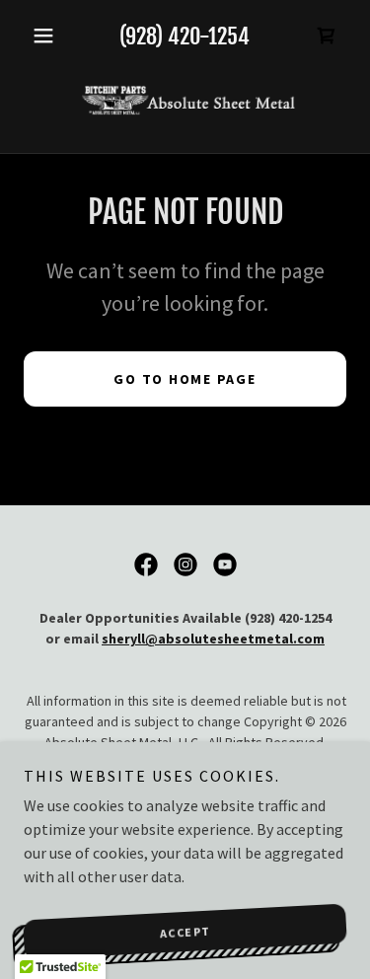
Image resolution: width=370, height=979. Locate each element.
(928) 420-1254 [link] (184, 36)
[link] (185, 100)
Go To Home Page (184, 379)
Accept (185, 932)
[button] (48, 35)
